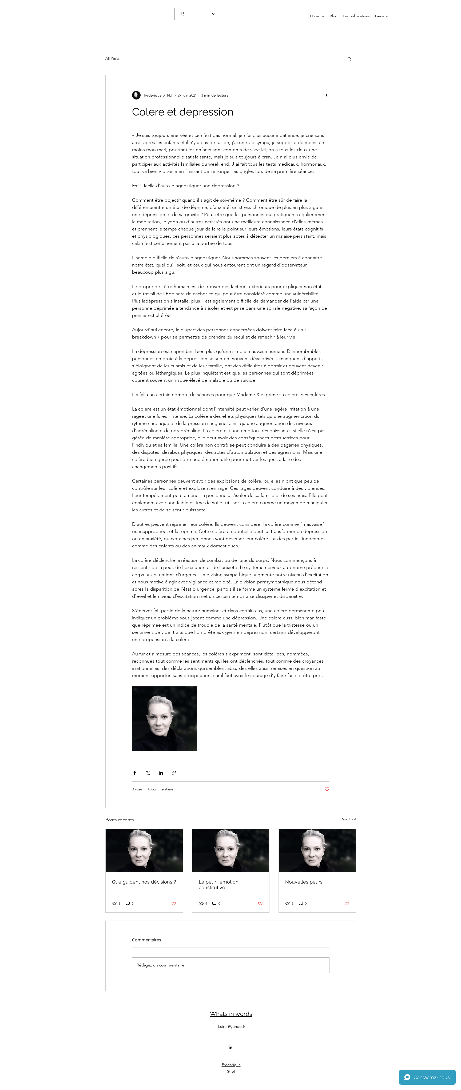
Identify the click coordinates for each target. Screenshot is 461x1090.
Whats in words (231, 1013)
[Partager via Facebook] (134, 772)
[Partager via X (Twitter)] (147, 772)
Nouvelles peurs (304, 882)
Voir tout (349, 819)
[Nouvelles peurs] (317, 850)
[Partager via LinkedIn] (160, 772)
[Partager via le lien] (173, 772)
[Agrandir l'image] (164, 718)
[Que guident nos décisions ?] (144, 850)
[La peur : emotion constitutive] (230, 850)
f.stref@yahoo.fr (231, 1026)
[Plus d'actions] (326, 95)
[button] (349, 59)
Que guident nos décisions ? (144, 882)
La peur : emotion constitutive (219, 884)
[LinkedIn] (230, 1047)
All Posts (112, 58)
